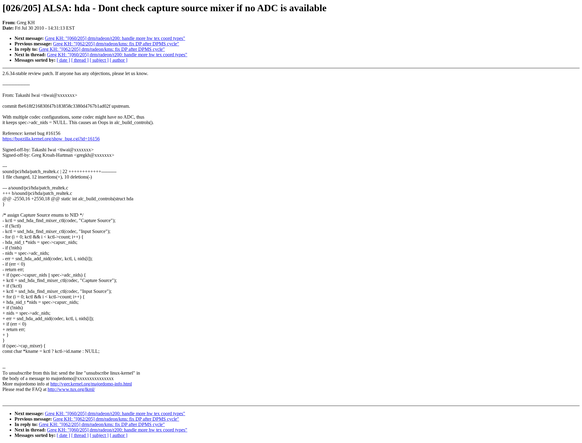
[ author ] (118, 60)
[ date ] (63, 60)
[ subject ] (99, 60)
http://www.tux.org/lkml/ (71, 389)
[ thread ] (80, 60)
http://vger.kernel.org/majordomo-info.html (91, 383)
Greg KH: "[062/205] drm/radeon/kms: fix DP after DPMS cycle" (116, 43)
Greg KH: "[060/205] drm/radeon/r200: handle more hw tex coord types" (115, 38)
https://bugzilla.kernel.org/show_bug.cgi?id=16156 (51, 138)
